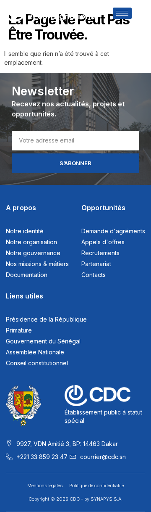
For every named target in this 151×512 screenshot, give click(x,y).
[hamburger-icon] (122, 13)
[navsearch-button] (139, 14)
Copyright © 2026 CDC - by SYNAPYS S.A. (75, 499)
